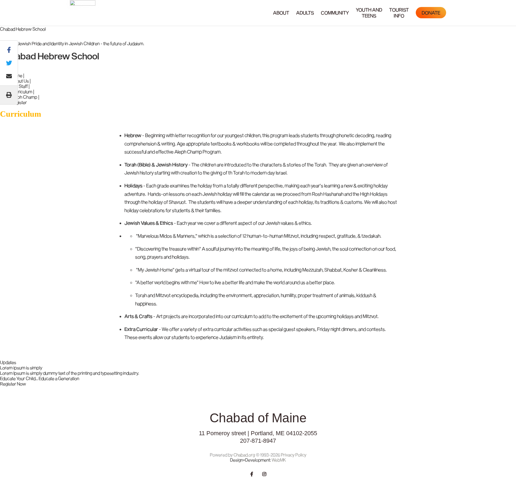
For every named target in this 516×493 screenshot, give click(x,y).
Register (19, 102)
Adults (305, 13)
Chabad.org (244, 454)
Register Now (13, 383)
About (281, 13)
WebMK (279, 459)
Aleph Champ (24, 96)
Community (335, 13)
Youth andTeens (369, 13)
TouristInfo (399, 13)
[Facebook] (252, 474)
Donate (431, 13)
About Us (20, 80)
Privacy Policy (293, 454)
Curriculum (21, 91)
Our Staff (19, 86)
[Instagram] (264, 474)
